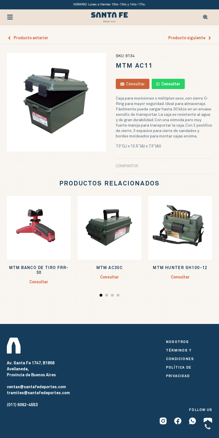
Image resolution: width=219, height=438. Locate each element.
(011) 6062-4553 (22, 404)
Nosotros (177, 342)
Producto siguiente (188, 37)
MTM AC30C (109, 267)
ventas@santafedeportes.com (36, 386)
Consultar (134, 83)
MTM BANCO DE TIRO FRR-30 (39, 270)
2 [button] (107, 296)
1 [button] (101, 296)
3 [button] (113, 296)
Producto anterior (29, 37)
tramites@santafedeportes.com (38, 392)
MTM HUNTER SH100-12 (180, 267)
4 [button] (118, 296)
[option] (56, 102)
